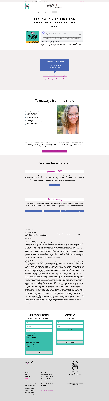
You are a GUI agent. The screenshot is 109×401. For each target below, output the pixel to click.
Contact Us (81, 12)
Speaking (43, 12)
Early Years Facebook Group (31, 383)
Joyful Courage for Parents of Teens (55, 79)
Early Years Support (29, 388)
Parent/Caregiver (30, 335)
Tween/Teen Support (29, 392)
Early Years (27, 1)
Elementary (34, 1)
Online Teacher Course (46, 380)
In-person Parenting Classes (47, 382)
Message (70, 329)
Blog (49, 12)
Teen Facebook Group (30, 385)
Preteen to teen (30, 348)
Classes (27, 12)
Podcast (54, 12)
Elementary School (31, 346)
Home (26, 371)
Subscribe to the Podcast (55, 151)
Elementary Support (29, 390)
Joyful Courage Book (64, 12)
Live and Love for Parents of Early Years (55, 76)
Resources (73, 12)
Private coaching (33, 211)
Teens (39, 1)
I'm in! (54, 184)
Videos (26, 382)
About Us (82, 1)
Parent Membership (46, 372)
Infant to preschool (31, 344)
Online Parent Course (46, 378)
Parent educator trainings (72, 211)
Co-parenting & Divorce (46, 374)
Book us (26, 361)
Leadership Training (29, 394)
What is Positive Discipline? (47, 390)
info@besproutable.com (30, 363)
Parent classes (52, 211)
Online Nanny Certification (47, 376)
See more (27, 304)
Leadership (44, 1)
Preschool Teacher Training (47, 383)
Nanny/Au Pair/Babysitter (32, 337)
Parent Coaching (35, 12)
